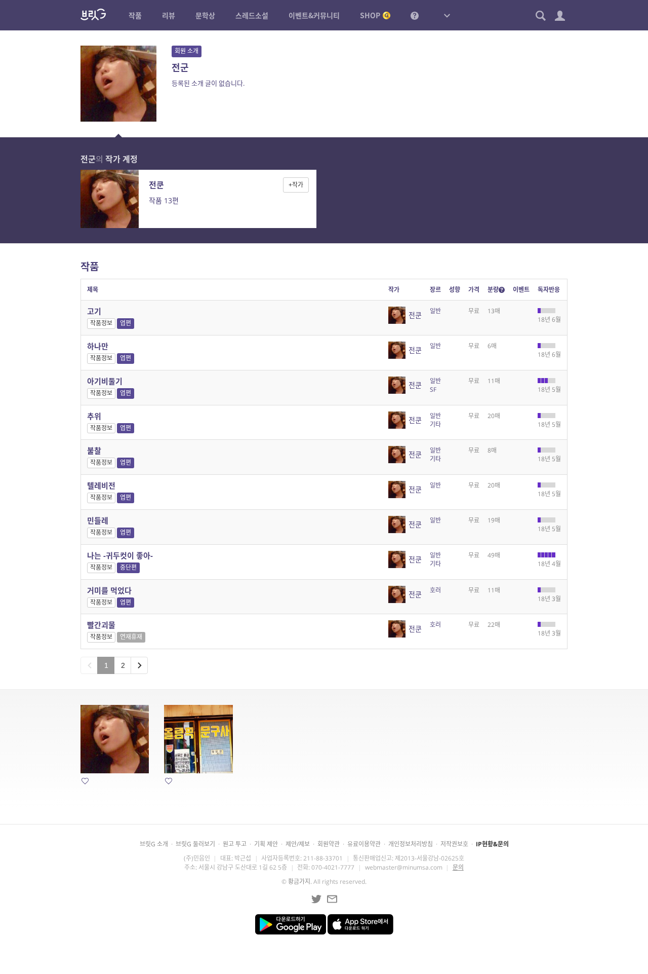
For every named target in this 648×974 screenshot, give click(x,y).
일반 (435, 311)
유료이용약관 (364, 844)
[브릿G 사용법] (414, 15)
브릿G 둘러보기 (195, 844)
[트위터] (316, 899)
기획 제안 (266, 844)
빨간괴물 (101, 625)
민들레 (97, 520)
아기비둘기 (105, 381)
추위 (94, 416)
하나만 (97, 346)
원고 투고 (235, 844)
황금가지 (299, 881)
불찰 (94, 450)
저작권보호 (454, 844)
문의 (458, 867)
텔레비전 (101, 485)
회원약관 (328, 844)
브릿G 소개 (154, 844)
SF (433, 389)
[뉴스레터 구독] (332, 899)
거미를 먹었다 (109, 590)
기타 (435, 424)
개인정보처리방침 (410, 844)
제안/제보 (298, 844)
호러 (435, 590)
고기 (94, 311)
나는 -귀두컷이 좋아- (120, 555)
